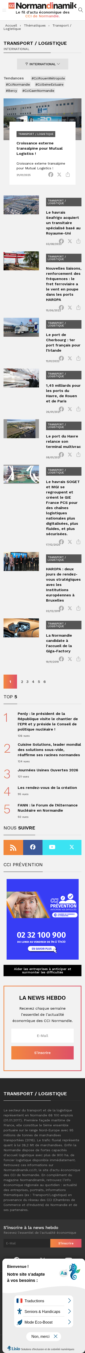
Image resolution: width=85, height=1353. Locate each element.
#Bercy (11, 90)
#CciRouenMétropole (48, 78)
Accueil (11, 25)
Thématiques (35, 25)
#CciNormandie (18, 84)
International (42, 64)
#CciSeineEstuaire (49, 84)
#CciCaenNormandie (38, 90)
